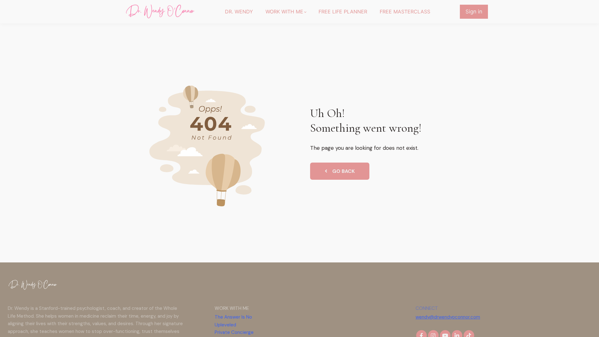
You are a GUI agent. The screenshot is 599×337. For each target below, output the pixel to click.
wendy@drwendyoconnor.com (448, 317)
